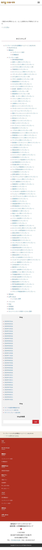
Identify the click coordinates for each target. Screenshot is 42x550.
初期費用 (4, 482)
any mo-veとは (13, 47)
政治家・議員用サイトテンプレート (22, 89)
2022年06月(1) (9, 390)
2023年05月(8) (9, 368)
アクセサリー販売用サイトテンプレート (23, 225)
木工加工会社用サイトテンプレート (22, 277)
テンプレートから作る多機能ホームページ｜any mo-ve (20, 45)
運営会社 (11, 294)
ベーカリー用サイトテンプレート (21, 101)
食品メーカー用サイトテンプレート (22, 213)
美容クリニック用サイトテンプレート (22, 252)
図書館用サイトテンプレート (20, 245)
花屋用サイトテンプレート (19, 201)
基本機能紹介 (5, 497)
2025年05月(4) (9, 324)
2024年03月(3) (9, 348)
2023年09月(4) (9, 358)
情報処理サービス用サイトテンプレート (23, 184)
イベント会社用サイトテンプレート (22, 218)
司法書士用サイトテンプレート (20, 164)
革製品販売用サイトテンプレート (21, 240)
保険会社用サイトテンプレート (20, 255)
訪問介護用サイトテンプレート (20, 174)
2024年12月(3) (9, 328)
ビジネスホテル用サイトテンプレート (22, 250)
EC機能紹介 (15, 54)
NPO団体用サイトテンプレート (21, 206)
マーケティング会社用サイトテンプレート (23, 159)
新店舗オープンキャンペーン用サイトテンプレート (26, 142)
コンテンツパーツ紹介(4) (11, 410)
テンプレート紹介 (13, 57)
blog (10, 304)
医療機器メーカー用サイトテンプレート (23, 272)
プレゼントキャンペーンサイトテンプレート (24, 108)
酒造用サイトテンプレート (19, 189)
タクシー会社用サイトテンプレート (22, 269)
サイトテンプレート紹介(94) (12, 412)
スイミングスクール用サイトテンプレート (23, 155)
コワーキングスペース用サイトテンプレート (24, 74)
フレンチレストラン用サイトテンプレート (23, 242)
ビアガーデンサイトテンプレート (21, 115)
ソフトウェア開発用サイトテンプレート (23, 167)
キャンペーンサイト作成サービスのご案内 (20, 311)
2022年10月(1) (9, 380)
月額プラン (4, 479)
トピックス (12, 301)
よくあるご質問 (16, 299)
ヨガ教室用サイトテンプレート (20, 172)
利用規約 (11, 306)
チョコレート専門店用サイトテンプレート (23, 194)
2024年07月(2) (9, 338)
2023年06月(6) (9, 365)
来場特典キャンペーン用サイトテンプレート (24, 135)
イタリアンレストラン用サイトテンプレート (24, 196)
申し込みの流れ (5, 485)
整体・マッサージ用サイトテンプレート (23, 96)
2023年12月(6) (9, 353)
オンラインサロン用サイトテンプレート (23, 208)
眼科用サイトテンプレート (19, 267)
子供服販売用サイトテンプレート (21, 274)
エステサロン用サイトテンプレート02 (22, 67)
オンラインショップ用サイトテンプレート (23, 72)
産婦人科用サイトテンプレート (20, 233)
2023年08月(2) (9, 360)
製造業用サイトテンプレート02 (21, 93)
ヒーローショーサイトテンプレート (22, 111)
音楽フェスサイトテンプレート (20, 123)
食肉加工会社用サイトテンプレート (22, 235)
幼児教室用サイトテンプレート (20, 157)
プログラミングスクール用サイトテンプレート (25, 177)
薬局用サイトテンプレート (19, 223)
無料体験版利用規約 (17, 59)
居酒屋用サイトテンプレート (20, 198)
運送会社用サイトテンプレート (20, 150)
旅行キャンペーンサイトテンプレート (22, 106)
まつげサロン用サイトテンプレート (22, 145)
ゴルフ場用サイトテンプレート (20, 216)
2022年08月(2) (9, 385)
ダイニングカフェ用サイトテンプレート (23, 64)
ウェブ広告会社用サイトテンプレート (22, 169)
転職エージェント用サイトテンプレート (23, 179)
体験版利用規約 (5, 470)
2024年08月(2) (9, 336)
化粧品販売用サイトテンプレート (21, 203)
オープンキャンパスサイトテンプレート (23, 125)
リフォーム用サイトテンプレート (21, 98)
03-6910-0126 (15, 540)
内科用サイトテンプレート (19, 186)
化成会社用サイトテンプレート (20, 238)
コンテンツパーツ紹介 (18, 52)
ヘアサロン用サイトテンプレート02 (22, 130)
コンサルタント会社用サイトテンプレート (23, 191)
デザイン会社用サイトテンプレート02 (22, 79)
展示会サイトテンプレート (19, 118)
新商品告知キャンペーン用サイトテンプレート (25, 133)
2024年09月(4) (9, 333)
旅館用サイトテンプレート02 (20, 91)
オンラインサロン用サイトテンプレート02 (24, 228)
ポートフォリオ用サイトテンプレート (22, 86)
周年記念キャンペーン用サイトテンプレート (24, 137)
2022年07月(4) (9, 387)
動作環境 (11, 309)
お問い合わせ (12, 296)
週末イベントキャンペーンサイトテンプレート (25, 113)
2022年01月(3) (9, 399)
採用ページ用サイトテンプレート (21, 62)
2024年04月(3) (9, 346)
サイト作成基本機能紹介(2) (12, 407)
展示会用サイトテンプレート (20, 279)
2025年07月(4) (9, 321)
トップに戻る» (6, 27)
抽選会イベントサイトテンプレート (22, 120)
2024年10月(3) (9, 331)
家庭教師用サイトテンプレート (20, 152)
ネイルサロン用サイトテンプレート (22, 84)
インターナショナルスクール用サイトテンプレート (26, 260)
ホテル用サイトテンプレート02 (21, 76)
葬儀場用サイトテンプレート (20, 220)
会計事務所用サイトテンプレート (21, 162)
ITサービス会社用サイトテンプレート (22, 257)
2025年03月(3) (9, 326)
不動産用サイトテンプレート (20, 69)
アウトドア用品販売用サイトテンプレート (23, 291)
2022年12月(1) (9, 377)
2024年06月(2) (9, 341)
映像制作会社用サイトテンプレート (22, 286)
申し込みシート (5, 488)
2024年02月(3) (9, 350)
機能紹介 (11, 50)
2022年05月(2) (9, 392)
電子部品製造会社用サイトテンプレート (23, 284)
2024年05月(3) (9, 343)
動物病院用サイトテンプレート (20, 81)
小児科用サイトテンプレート (20, 147)
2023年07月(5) (9, 363)
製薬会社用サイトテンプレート (20, 281)
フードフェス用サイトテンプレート (22, 140)
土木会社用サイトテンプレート (20, 264)
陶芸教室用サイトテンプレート (20, 289)
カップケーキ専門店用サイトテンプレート (23, 230)
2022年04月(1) (9, 394)
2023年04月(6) (9, 370)
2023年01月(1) (9, 375)
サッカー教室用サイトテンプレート (22, 262)
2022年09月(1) (9, 382)
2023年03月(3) (9, 372)
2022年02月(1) (9, 397)
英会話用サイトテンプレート (20, 128)
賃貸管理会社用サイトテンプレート (22, 247)
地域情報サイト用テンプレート (20, 211)
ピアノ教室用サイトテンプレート (21, 181)
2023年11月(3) (9, 355)
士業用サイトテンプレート (19, 103)
